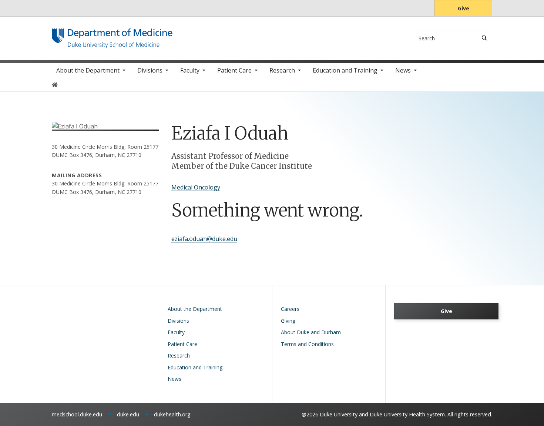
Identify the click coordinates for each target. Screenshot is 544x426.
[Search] (484, 38)
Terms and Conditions (307, 344)
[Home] (112, 35)
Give (463, 8)
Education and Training (345, 70)
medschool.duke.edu (77, 414)
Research (282, 70)
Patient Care (234, 70)
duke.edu (128, 414)
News (403, 70)
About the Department (88, 70)
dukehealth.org (172, 414)
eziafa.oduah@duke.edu (204, 239)
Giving (288, 320)
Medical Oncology (195, 187)
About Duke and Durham (311, 332)
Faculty (189, 70)
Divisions (149, 70)
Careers (290, 308)
